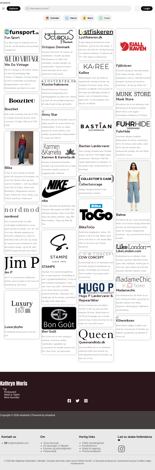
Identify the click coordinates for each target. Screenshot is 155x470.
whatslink (5, 3)
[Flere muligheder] (35, 49)
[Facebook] (69, 402)
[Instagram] (86, 402)
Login (147, 8)
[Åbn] (28, 49)
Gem (32, 32)
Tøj (5, 389)
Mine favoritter (11, 397)
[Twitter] (77, 402)
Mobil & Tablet (12, 394)
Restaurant (10, 392)
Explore (13, 8)
